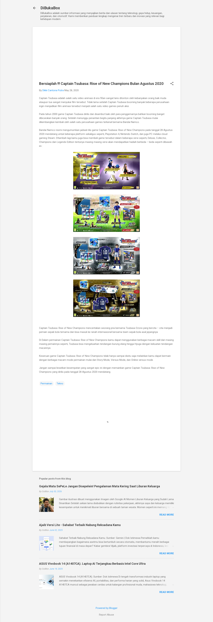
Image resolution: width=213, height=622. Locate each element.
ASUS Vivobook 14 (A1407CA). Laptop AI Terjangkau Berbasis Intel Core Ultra (92, 563)
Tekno (60, 383)
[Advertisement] (106, 56)
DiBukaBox (50, 8)
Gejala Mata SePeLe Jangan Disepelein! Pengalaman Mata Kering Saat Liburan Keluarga (99, 486)
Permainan (46, 383)
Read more (166, 514)
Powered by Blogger (106, 608)
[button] (172, 84)
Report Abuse (106, 614)
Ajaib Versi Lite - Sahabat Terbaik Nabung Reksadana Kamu (80, 525)
